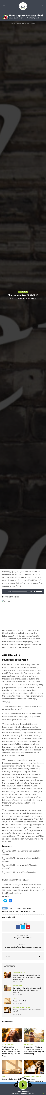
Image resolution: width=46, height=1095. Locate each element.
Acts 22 (19, 908)
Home (13, 23)
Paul (33, 911)
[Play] (5, 591)
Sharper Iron (23, 291)
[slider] (39, 591)
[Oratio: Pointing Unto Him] (7, 1001)
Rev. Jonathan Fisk (16, 299)
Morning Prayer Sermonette (22, 1007)
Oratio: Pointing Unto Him (21, 1001)
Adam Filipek (27, 908)
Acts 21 (12, 908)
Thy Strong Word (19, 972)
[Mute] (34, 591)
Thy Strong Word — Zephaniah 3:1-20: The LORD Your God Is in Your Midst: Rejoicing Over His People (26, 977)
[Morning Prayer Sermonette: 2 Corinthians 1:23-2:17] (7, 1010)
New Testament (25, 911)
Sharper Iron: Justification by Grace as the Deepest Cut (23, 947)
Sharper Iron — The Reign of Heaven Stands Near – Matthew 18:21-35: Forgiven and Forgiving (27, 990)
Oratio (15, 998)
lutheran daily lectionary (10, 911)
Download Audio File (10, 597)
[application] (23, 591)
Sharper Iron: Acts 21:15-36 (23, 938)
